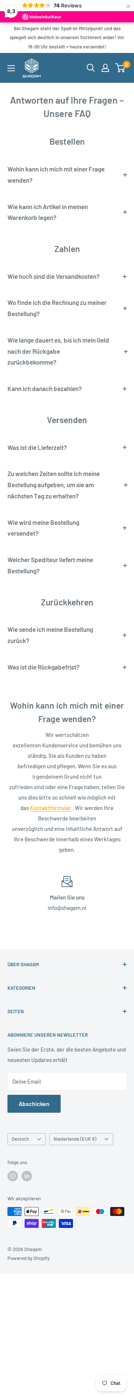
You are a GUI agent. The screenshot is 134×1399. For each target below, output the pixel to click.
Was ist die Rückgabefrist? (43, 667)
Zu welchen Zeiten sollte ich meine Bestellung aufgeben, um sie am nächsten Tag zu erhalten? (53, 485)
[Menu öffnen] (11, 68)
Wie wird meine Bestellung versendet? (43, 528)
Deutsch (20, 1139)
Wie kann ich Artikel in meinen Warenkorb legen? (47, 212)
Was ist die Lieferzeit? (37, 447)
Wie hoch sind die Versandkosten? (53, 276)
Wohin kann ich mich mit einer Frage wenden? (56, 174)
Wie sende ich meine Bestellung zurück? (50, 635)
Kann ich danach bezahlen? (44, 388)
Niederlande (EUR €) (75, 1139)
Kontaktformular (50, 807)
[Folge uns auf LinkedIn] (27, 1176)
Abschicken (34, 1103)
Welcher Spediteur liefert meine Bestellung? (50, 565)
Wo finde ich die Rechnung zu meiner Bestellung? (56, 308)
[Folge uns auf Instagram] (12, 1176)
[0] (120, 67)
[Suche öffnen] (91, 68)
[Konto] (105, 68)
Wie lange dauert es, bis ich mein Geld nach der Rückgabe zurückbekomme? (58, 351)
